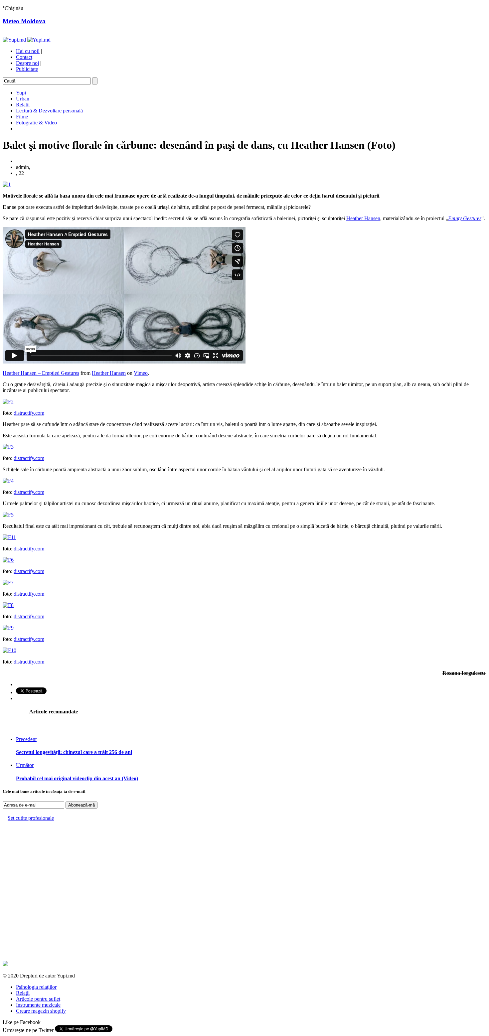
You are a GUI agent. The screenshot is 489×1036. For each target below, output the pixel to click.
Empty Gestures (464, 218)
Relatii (23, 104)
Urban (22, 98)
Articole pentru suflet (38, 999)
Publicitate (27, 69)
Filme (22, 116)
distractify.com (29, 413)
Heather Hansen (363, 218)
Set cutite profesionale (31, 818)
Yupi (21, 92)
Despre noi (27, 63)
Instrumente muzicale (38, 1005)
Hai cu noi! (28, 51)
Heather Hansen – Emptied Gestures (41, 373)
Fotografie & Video (36, 122)
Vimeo (141, 373)
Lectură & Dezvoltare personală (49, 110)
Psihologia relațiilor (36, 987)
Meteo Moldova (24, 21)
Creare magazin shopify (41, 1011)
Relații (23, 993)
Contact (24, 57)
